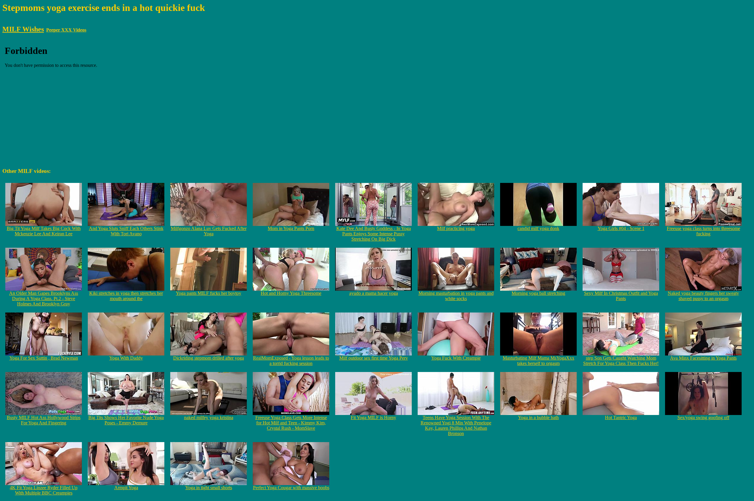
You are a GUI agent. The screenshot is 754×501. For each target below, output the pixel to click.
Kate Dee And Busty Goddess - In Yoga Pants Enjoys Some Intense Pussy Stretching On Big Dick (373, 234)
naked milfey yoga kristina (208, 417)
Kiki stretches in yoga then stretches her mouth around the (126, 296)
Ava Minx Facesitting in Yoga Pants (703, 358)
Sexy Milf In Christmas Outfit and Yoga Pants (621, 296)
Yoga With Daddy (126, 358)
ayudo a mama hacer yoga (373, 293)
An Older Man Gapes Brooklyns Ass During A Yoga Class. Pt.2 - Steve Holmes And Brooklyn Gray (43, 298)
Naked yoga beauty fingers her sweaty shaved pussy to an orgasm (703, 296)
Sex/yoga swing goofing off (703, 417)
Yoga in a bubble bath (538, 417)
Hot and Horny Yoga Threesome (291, 293)
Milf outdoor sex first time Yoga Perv (373, 358)
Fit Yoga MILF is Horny (373, 417)
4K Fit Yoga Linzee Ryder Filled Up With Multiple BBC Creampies (43, 490)
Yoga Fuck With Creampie (456, 358)
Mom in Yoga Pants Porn (291, 228)
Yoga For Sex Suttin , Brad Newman (43, 358)
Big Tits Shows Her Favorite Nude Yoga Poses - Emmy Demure (126, 420)
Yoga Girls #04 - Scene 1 (621, 228)
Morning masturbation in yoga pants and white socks (456, 296)
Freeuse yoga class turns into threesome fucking (703, 231)
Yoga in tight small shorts (208, 487)
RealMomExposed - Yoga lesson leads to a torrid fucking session (291, 361)
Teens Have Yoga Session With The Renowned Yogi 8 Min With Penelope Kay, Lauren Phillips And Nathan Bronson (456, 425)
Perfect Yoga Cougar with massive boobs (291, 487)
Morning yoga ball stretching (538, 293)
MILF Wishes (23, 29)
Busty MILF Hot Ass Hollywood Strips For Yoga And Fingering (43, 420)
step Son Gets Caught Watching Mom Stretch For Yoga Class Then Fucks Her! (621, 361)
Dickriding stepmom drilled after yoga (208, 358)
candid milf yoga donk (538, 228)
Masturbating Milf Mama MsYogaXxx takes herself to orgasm (538, 361)
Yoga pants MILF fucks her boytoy (208, 293)
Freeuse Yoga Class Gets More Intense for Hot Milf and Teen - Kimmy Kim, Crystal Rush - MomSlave (291, 423)
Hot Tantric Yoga (621, 417)
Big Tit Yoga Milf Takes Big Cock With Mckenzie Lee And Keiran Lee (44, 231)
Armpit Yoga (126, 487)
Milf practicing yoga (456, 228)
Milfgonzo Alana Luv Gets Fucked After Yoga (209, 231)
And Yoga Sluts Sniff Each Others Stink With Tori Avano (126, 231)
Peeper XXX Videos (66, 29)
